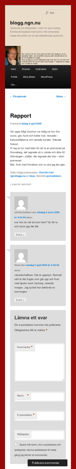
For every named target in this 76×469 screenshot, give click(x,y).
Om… (14, 84)
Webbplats (23, 434)
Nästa (61, 96)
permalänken (53, 176)
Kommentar (25, 347)
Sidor (55, 69)
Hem (13, 69)
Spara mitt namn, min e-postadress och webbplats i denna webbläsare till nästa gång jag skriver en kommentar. (37, 449)
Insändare (41, 69)
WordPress (47, 76)
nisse (32, 176)
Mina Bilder (29, 76)
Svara (20, 234)
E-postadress (26, 415)
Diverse (26, 69)
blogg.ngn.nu (25, 22)
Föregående (18, 96)
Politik (14, 76)
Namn (23, 395)
